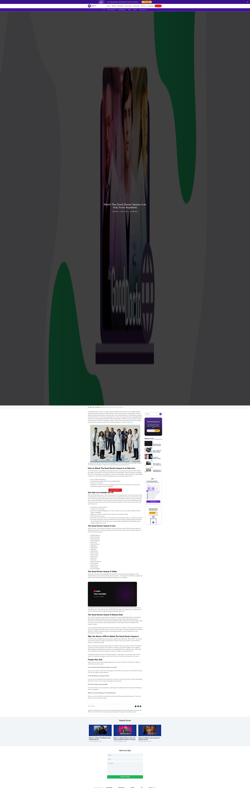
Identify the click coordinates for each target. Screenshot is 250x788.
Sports (135, 9)
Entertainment (121, 9)
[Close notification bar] (248, 1)
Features (109, 6)
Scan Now (157, 430)
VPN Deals (114, 6)
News (129, 9)
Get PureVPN (158, 6)
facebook (136, 706)
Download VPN (136, 6)
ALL (104, 9)
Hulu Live (130, 422)
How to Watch (143, 9)
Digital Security (111, 9)
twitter (138, 706)
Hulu (131, 474)
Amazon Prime (118, 679)
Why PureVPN (120, 6)
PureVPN (96, 479)
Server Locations (128, 6)
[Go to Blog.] (93, 407)
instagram (140, 706)
